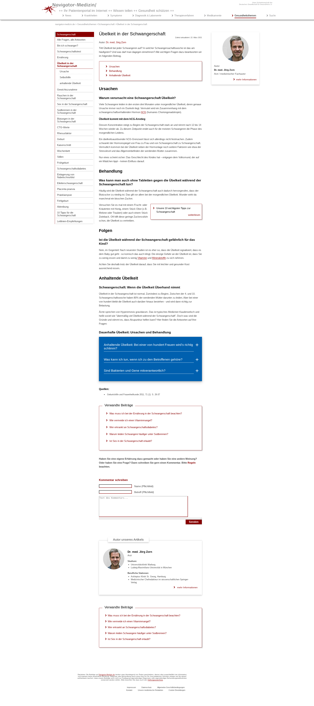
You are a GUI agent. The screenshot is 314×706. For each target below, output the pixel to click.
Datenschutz (146, 687)
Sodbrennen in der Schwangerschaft (67, 111)
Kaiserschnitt (64, 145)
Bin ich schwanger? (67, 45)
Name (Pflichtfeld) (143, 486)
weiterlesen (194, 214)
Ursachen (114, 66)
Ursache (64, 71)
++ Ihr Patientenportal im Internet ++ (116, 10)
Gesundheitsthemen (245, 15)
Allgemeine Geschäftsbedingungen (171, 687)
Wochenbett (63, 151)
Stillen (60, 156)
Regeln (192, 462)
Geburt (60, 139)
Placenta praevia (66, 189)
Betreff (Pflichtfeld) (144, 492)
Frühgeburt (63, 162)
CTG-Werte (63, 127)
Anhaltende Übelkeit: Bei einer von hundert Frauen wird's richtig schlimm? (148, 346)
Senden (194, 522)
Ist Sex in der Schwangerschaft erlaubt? (130, 441)
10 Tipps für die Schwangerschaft (66, 214)
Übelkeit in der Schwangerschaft (67, 64)
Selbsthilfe (65, 77)
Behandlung (115, 71)
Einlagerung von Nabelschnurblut (65, 176)
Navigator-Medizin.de (107, 674)
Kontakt (129, 690)
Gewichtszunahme (67, 89)
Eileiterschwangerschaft (70, 183)
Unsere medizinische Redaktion (150, 690)
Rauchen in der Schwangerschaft (66, 97)
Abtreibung (63, 206)
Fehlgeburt (62, 200)
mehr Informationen (187, 587)
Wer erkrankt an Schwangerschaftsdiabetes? (133, 427)
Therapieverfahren (184, 15)
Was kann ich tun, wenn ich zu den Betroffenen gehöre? (143, 359)
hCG (143, 112)
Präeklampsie (64, 195)
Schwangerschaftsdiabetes (71, 168)
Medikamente (214, 15)
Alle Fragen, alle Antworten (71, 39)
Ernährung (62, 57)
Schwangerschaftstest (69, 51)
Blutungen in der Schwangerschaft (66, 120)
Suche (272, 15)
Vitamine (142, 257)
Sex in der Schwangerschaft (72, 104)
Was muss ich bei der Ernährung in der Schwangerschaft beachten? (145, 413)
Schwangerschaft (66, 34)
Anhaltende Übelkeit (119, 75)
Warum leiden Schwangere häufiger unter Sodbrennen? (138, 434)
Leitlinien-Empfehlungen (69, 221)
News (68, 15)
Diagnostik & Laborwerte (148, 15)
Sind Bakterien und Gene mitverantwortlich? (135, 370)
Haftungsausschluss (155, 680)
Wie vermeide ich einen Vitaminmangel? (130, 420)
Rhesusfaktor (64, 133)
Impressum (131, 687)
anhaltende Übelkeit (70, 83)
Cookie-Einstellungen (177, 690)
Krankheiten (90, 15)
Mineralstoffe (159, 257)
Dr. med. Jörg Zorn (140, 551)
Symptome (116, 15)
